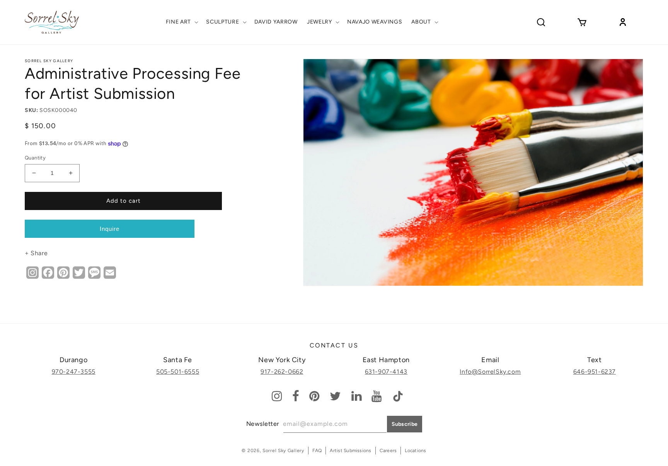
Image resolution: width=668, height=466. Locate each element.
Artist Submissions (350, 450)
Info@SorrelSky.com (490, 371)
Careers (388, 450)
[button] (181, 22)
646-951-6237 (594, 371)
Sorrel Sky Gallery (49, 60)
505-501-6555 (177, 371)
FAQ (317, 450)
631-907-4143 (386, 371)
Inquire (109, 228)
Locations (415, 450)
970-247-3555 (73, 371)
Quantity (35, 158)
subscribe (405, 424)
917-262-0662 (282, 371)
